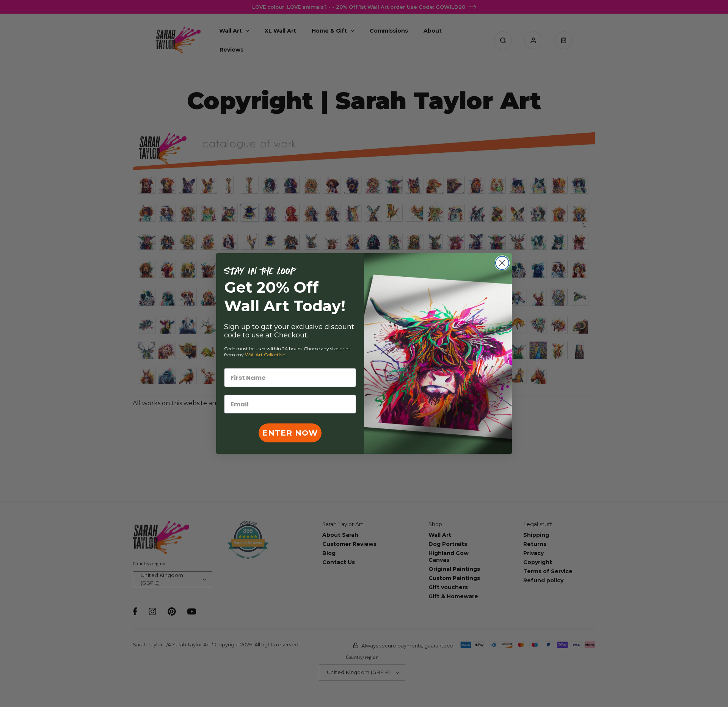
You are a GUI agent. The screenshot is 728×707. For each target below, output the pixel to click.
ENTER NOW (290, 432)
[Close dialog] (502, 263)
